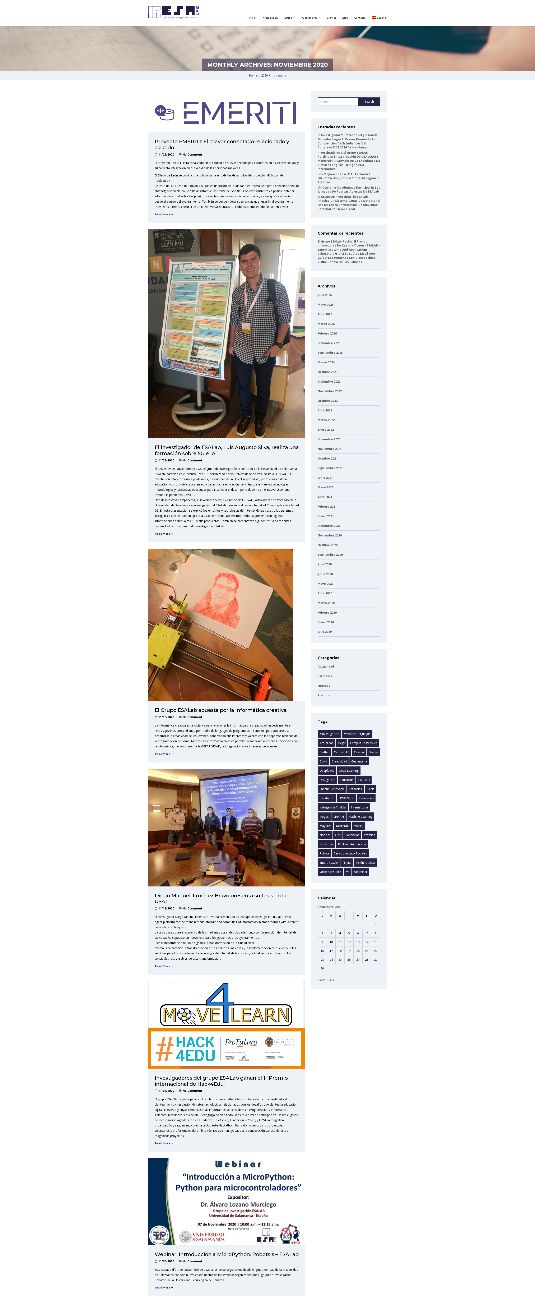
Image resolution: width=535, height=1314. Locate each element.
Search (369, 101)
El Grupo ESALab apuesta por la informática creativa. (221, 710)
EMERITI (364, 780)
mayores (325, 826)
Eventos (331, 17)
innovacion (366, 798)
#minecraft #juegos (357, 734)
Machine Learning (360, 817)
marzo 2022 (326, 420)
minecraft (342, 826)
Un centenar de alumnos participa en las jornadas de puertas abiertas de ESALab (349, 189)
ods (338, 835)
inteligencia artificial (333, 807)
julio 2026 (325, 295)
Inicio (252, 17)
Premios (324, 695)
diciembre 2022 (329, 381)
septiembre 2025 (330, 353)
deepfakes (327, 771)
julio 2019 (325, 632)
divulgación (327, 780)
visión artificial (365, 863)
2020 (264, 75)
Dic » (330, 980)
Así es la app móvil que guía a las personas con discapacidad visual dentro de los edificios (347, 258)
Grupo (288, 17)
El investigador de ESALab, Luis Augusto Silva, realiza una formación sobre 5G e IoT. (227, 450)
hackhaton (327, 798)
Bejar (341, 743)
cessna (359, 752)
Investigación (270, 17)
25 (340, 960)
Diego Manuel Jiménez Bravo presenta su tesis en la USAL (221, 899)
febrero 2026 (327, 333)
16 (322, 951)
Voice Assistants (330, 872)
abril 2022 (325, 410)
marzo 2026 (326, 324)
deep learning (349, 771)
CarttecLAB (341, 752)
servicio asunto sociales (350, 853)
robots (324, 853)
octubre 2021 (328, 458)
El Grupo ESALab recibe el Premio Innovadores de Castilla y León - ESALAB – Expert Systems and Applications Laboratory (349, 247)
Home (253, 75)
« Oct (321, 980)
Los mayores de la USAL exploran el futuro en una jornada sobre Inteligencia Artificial (348, 178)
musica (358, 826)
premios (369, 835)
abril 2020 (325, 593)
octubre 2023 (328, 372)
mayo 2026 (325, 304)
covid (323, 761)
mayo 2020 (325, 584)
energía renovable (332, 789)
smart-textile (329, 863)
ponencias (352, 835)
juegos (324, 817)
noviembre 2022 (330, 391)
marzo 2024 (326, 362)
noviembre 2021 (330, 449)
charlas (373, 752)
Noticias (324, 686)
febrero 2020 (327, 612)
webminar (360, 872)
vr (347, 872)
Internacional (359, 807)
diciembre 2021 (329, 439)
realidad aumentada (352, 844)
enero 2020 (326, 622)
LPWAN (338, 817)
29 (375, 960)
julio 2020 (325, 564)
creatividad (339, 761)
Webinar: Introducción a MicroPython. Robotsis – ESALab (227, 1254)
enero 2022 (326, 430)
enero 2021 (326, 516)
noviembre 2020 (330, 535)
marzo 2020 (326, 603)
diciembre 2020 (329, 526)
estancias (325, 676)
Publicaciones (309, 17)
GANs (370, 789)
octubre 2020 (328, 545)
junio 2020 (325, 574)
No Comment (192, 154)
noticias (325, 835)
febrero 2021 (327, 506)
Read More (162, 214)
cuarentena (359, 761)
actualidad (327, 743)
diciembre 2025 (329, 343)
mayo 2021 (325, 487)
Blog (345, 17)
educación (347, 780)
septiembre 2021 (330, 468)
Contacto (360, 17)
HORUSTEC (346, 798)
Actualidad (326, 666)
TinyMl (346, 863)
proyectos (326, 844)
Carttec (324, 752)
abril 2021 (325, 497)
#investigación (329, 734)
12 (349, 942)
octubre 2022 (328, 401)
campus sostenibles (363, 743)
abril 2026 (325, 314)
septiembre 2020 (330, 555)
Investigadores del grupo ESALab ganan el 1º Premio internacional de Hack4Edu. (221, 1081)
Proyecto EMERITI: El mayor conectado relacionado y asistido (222, 144)
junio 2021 (325, 478)
